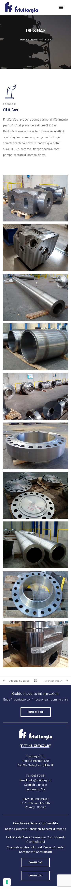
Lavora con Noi (35, 789)
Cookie (41, 807)
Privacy (30, 807)
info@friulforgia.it (40, 780)
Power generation (52, 680)
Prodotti (34, 39)
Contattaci (36, 711)
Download (36, 862)
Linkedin (41, 784)
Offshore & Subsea (19, 680)
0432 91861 (38, 775)
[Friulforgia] (21, 7)
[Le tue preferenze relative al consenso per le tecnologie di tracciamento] (7, 882)
